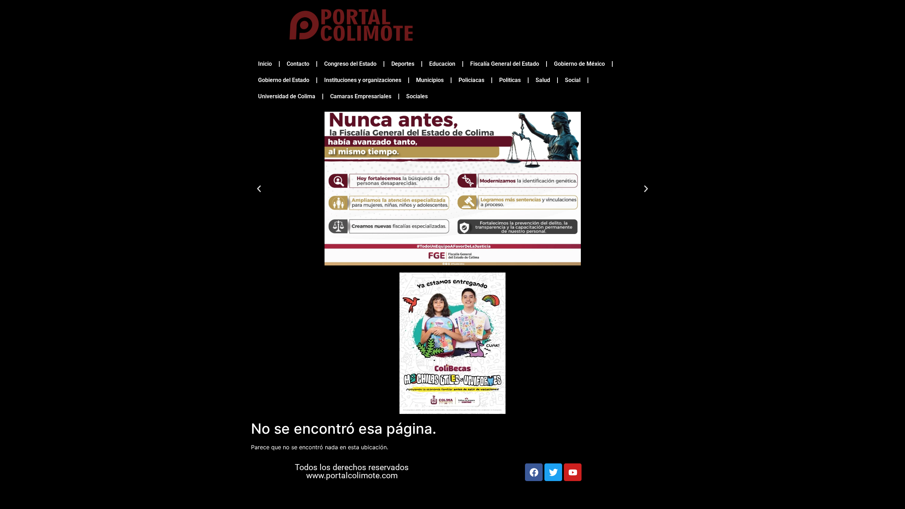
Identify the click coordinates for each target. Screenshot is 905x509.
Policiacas (471, 80)
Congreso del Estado (350, 63)
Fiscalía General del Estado (504, 63)
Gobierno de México (579, 63)
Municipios (430, 80)
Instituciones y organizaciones (362, 80)
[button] (259, 188)
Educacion (442, 63)
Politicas (510, 80)
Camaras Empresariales (360, 96)
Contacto (298, 63)
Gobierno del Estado (283, 80)
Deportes (402, 63)
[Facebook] (534, 472)
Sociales (417, 96)
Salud (543, 80)
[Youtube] (573, 472)
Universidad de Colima (286, 96)
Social (572, 80)
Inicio (265, 63)
